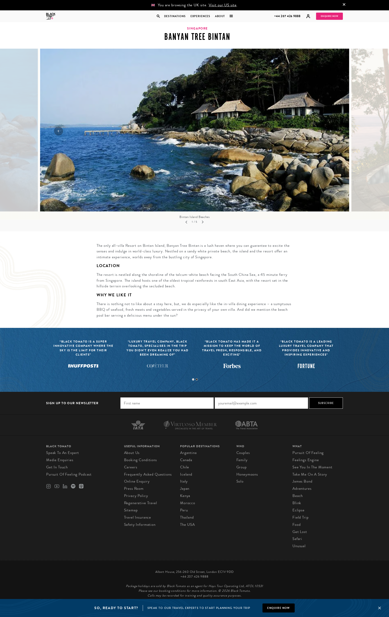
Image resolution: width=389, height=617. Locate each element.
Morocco (187, 503)
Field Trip (300, 517)
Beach (297, 496)
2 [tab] (197, 379)
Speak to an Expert (62, 453)
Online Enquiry (137, 481)
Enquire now (278, 608)
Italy (184, 481)
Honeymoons (247, 474)
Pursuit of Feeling (308, 453)
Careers (130, 467)
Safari (297, 539)
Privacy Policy (136, 496)
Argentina (188, 453)
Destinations (174, 16)
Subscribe (326, 403)
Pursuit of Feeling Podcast (69, 474)
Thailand (187, 517)
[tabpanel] (157, 357)
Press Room (134, 488)
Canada (186, 460)
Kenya (185, 496)
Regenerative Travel (140, 503)
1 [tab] (193, 379)
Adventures (302, 488)
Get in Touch (57, 467)
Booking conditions (140, 460)
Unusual (299, 546)
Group (241, 467)
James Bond (302, 481)
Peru (184, 510)
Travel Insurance (137, 517)
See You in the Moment (312, 467)
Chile (184, 467)
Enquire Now (329, 16)
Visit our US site (223, 5)
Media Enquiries (59, 460)
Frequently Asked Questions (148, 474)
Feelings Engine (305, 460)
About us (132, 453)
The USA (187, 524)
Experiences (200, 16)
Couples (243, 453)
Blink (296, 503)
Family (242, 460)
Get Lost (299, 532)
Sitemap (131, 510)
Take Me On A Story (309, 474)
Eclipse (298, 510)
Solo (240, 481)
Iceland (186, 474)
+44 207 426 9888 (287, 16)
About (220, 16)
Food (296, 524)
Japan (184, 488)
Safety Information (140, 524)
